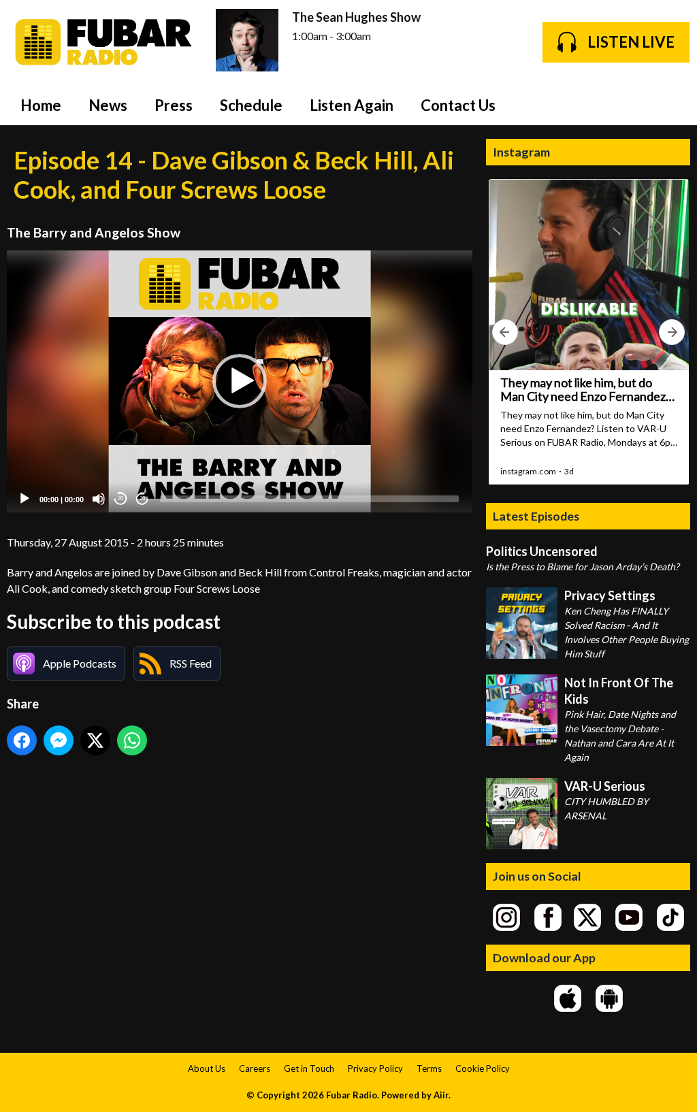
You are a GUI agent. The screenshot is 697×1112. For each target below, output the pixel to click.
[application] (239, 381)
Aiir (441, 1095)
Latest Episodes (536, 515)
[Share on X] (95, 740)
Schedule (251, 105)
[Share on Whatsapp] (132, 740)
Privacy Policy (375, 1068)
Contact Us (458, 105)
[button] (239, 381)
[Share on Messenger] (59, 740)
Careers (254, 1068)
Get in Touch (309, 1068)
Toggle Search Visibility (669, 104)
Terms (429, 1068)
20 (120, 498)
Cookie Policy (482, 1068)
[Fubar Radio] (104, 42)
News (107, 105)
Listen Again (351, 105)
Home (40, 105)
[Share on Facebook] (22, 740)
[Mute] (99, 499)
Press (174, 105)
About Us (206, 1068)
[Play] (24, 499)
